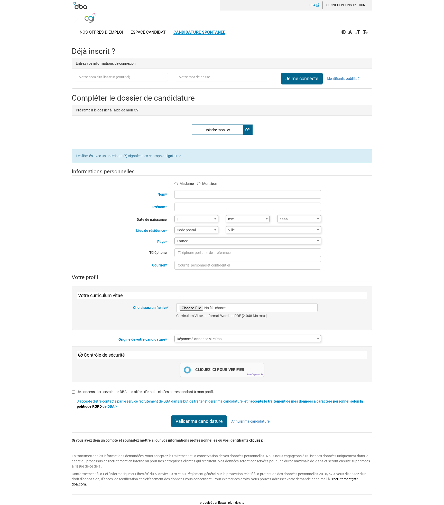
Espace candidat (148, 32)
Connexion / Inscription (345, 5)
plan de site (236, 502)
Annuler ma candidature (250, 421)
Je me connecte (301, 78)
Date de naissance (152, 219)
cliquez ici (256, 440)
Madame (187, 184)
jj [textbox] (177, 219)
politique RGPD (90, 406)
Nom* (162, 194)
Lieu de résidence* (151, 230)
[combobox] (196, 218)
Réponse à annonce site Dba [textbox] (199, 339)
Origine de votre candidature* (142, 339)
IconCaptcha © (255, 374)
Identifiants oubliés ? (343, 79)
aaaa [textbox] (284, 219)
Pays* (162, 242)
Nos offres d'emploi (101, 32)
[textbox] (196, 230)
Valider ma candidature (199, 421)
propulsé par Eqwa (213, 502)
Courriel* (159, 265)
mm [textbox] (231, 219)
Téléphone (158, 253)
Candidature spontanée (199, 32)
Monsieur (209, 184)
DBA (312, 5)
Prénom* (159, 207)
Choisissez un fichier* (151, 308)
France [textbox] (182, 241)
